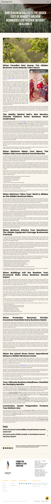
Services (4, 485)
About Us (13, 483)
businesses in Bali (11, 78)
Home (4, 483)
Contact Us (5, 491)
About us (4, 487)
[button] (48, 2)
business (24, 121)
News (4, 489)
